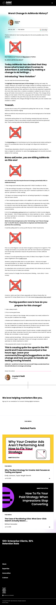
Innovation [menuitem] (6, 573)
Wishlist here (33, 151)
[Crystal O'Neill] (11, 22)
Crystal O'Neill (17, 22)
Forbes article (39, 297)
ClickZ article (46, 297)
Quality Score (23, 258)
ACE (45, 330)
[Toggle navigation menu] (52, 3)
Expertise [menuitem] (5, 568)
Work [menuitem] (4, 564)
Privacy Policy (5, 602)
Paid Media (21, 29)
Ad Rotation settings (17, 212)
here (27, 80)
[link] (7, 2)
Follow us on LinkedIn (9, 595)
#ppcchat (26, 57)
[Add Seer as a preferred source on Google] (44, 29)
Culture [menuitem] (5, 578)
